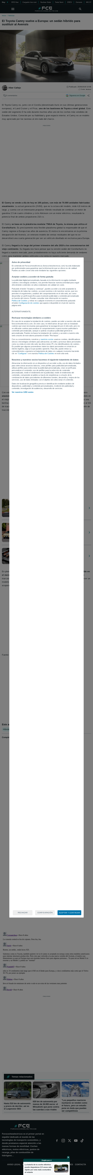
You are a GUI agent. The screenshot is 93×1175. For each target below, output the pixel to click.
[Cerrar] (68, 1157)
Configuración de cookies (29, 303)
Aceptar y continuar (69, 913)
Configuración (45, 913)
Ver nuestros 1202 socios (23, 392)
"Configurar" (22, 353)
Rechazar (22, 913)
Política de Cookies (19, 301)
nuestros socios (47, 339)
